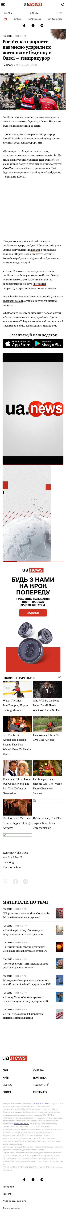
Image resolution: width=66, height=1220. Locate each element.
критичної (39, 283)
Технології (41, 1085)
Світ (5, 1070)
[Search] (63, 4)
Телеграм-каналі (13, 301)
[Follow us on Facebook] (33, 25)
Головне (7, 36)
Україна (38, 1070)
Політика (39, 1078)
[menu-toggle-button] (3, 4)
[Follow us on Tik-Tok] (24, 25)
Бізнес (7, 1085)
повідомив (18, 134)
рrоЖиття (40, 1092)
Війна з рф (21, 36)
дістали (35, 249)
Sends (20, 325)
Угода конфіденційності (14, 1201)
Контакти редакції (12, 1208)
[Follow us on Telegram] (42, 25)
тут (54, 325)
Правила (7, 1194)
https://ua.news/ (41, 1103)
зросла (25, 241)
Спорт (7, 1092)
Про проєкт (8, 1186)
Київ (6, 1078)
